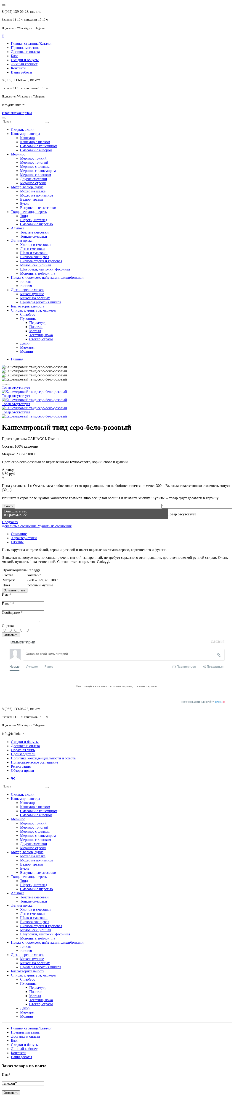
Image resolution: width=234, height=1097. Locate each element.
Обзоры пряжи (22, 770)
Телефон (9, 1083)
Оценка (8, 626)
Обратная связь (23, 750)
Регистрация (21, 766)
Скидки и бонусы (25, 60)
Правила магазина (25, 48)
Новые (14, 666)
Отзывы (17, 542)
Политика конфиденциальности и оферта (43, 758)
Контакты (18, 68)
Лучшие (32, 666)
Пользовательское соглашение (34, 762)
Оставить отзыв (15, 590)
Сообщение (12, 612)
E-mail (8, 604)
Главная (17, 359)
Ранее (49, 666)
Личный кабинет (24, 64)
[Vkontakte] (13, 778)
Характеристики (24, 538)
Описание (19, 534)
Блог (14, 56)
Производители (23, 754)
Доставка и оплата (25, 52)
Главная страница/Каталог (31, 43)
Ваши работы (21, 72)
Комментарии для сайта (203, 702)
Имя (6, 595)
